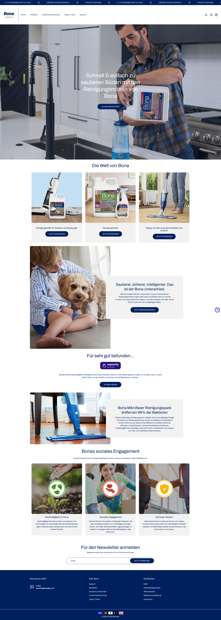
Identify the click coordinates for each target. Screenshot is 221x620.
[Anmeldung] (211, 15)
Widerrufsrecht (149, 592)
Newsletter (93, 588)
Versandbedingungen (152, 588)
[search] (206, 14)
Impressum (148, 599)
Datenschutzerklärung (152, 595)
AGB (145, 584)
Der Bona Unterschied (97, 592)
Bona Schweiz (113, 616)
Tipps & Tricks (94, 599)
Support (92, 584)
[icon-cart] (216, 14)
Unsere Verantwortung (98, 595)
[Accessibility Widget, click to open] (217, 310)
